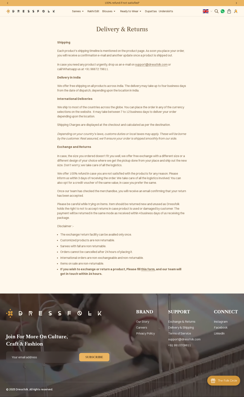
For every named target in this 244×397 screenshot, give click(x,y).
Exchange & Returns (181, 321)
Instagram (221, 321)
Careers (141, 327)
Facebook (221, 327)
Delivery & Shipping (181, 327)
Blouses (107, 11)
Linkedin (219, 333)
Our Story (142, 321)
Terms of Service (179, 333)
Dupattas (151, 11)
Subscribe (94, 357)
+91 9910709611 (179, 345)
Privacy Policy (145, 333)
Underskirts (166, 11)
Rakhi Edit (93, 11)
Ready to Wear (129, 11)
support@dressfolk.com (151, 64)
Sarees (76, 11)
